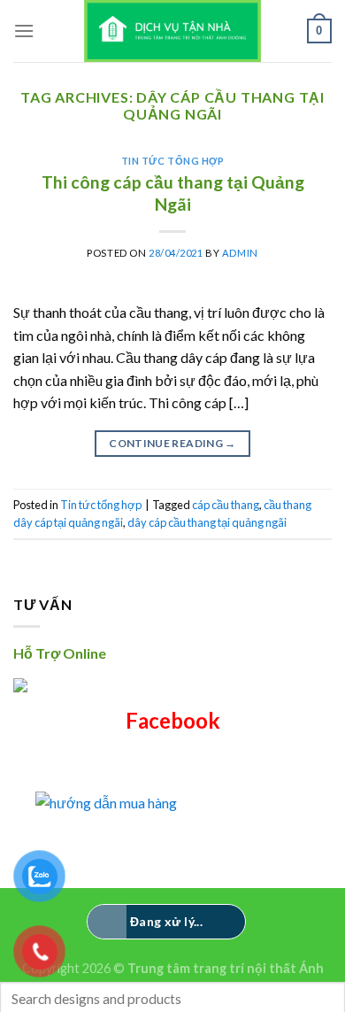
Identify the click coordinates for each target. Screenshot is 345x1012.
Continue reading (172, 443)
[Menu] (23, 30)
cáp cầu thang (225, 505)
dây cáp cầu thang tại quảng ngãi (207, 522)
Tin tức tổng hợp (173, 160)
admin (240, 253)
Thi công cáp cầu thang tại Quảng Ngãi (173, 193)
